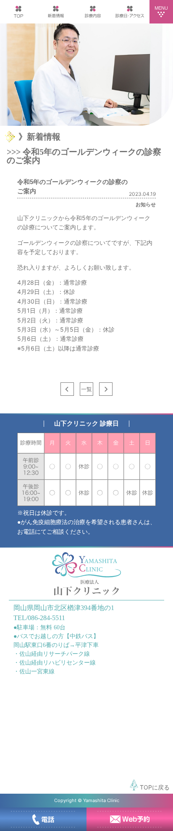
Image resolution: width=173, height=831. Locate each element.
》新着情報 (39, 136)
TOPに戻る (154, 787)
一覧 (86, 389)
